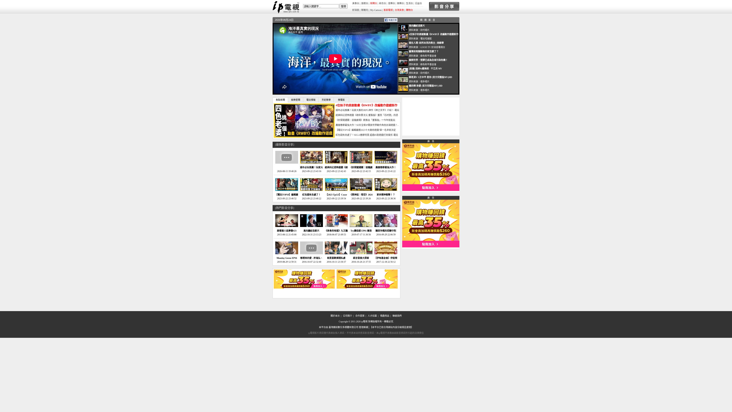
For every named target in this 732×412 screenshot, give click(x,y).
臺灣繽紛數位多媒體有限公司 (343, 327)
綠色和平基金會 (428, 56)
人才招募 (372, 316)
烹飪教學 (326, 100)
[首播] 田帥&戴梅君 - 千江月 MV (425, 68)
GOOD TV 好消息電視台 (432, 47)
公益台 (418, 3)
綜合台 (382, 3)
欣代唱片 (424, 30)
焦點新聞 (280, 100)
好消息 (355, 10)
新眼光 (364, 10)
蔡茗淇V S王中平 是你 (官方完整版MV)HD (430, 77)
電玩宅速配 (426, 38)
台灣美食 (399, 10)
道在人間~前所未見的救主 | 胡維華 (426, 43)
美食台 (355, 3)
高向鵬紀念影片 (417, 25)
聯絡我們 (397, 316)
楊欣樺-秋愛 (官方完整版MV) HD (425, 85)
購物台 (409, 10)
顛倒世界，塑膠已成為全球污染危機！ (428, 60)
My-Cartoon (375, 10)
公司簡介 (347, 316)
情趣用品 (384, 316)
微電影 (341, 100)
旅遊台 (364, 3)
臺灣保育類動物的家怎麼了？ (424, 51)
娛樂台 (400, 3)
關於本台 (335, 316)
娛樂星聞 (295, 100)
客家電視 (388, 10)
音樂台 (391, 3)
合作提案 (359, 316)
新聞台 (373, 3)
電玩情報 (310, 100)
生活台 (409, 3)
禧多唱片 (424, 81)
